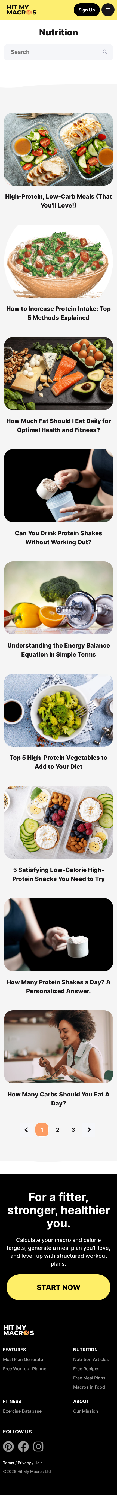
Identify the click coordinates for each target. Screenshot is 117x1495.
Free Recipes (86, 1368)
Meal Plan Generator (24, 1359)
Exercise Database (22, 1411)
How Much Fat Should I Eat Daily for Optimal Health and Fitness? (58, 425)
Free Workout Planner (25, 1368)
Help (39, 1462)
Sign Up (87, 10)
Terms (8, 1462)
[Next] (88, 1130)
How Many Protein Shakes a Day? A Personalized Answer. (59, 987)
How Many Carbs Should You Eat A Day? (58, 1099)
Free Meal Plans (89, 1378)
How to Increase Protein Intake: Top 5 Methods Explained (58, 313)
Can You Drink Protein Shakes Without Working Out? (58, 538)
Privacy (24, 1462)
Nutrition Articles (91, 1359)
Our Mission (85, 1411)
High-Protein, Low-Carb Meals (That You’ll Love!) (58, 201)
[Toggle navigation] (108, 9)
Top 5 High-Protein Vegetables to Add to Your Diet (58, 762)
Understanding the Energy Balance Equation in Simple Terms (58, 650)
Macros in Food (89, 1387)
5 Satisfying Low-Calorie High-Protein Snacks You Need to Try (58, 874)
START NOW (59, 1287)
